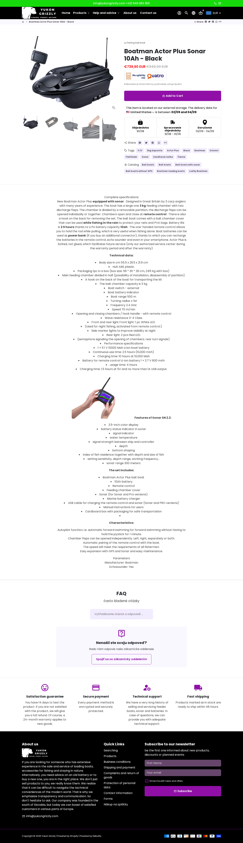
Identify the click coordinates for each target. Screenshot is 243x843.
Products (81, 13)
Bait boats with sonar (187, 164)
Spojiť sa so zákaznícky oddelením (121, 659)
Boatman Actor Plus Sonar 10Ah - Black (51, 21)
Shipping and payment (119, 767)
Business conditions (117, 762)
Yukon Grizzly (49, 835)
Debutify (97, 835)
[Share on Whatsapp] (216, 21)
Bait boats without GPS (139, 171)
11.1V (140, 150)
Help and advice (106, 13)
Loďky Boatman (198, 171)
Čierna (181, 156)
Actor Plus (173, 150)
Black (186, 150)
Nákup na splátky (116, 804)
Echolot (214, 150)
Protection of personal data (119, 785)
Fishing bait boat (134, 42)
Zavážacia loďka (163, 156)
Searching (111, 750)
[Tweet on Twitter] (209, 21)
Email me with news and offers (166, 780)
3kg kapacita (154, 150)
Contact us (148, 13)
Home (66, 13)
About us (129, 13)
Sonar (145, 156)
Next (114, 74)
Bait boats (148, 164)
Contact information (118, 793)
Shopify (74, 835)
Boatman (199, 150)
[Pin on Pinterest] (213, 21)
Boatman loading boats (171, 171)
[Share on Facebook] (206, 21)
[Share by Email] (220, 21)
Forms (108, 799)
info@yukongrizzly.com (40, 816)
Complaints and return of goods (121, 775)
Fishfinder (131, 156)
